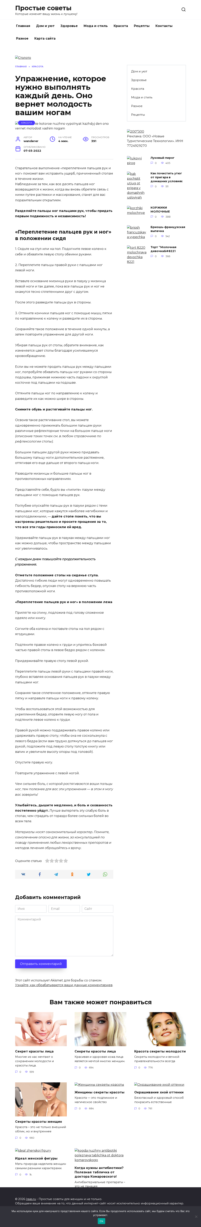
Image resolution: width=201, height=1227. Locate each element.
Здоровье (69, 26)
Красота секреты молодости (160, 1051)
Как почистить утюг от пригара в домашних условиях (167, 177)
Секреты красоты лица (95, 1051)
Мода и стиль (96, 26)
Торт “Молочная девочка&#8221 (163, 249)
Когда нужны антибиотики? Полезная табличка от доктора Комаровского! (99, 1172)
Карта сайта (45, 38)
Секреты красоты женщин (38, 1122)
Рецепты (142, 26)
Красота (121, 26)
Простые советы (43, 8)
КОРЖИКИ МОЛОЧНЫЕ (160, 209)
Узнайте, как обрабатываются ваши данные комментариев (63, 985)
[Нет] (196, 1217)
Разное (22, 38)
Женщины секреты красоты (99, 1092)
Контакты (164, 26)
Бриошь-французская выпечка (168, 229)
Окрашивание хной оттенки (159, 1092)
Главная (23, 26)
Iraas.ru (31, 1199)
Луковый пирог (163, 158)
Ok (101, 1221)
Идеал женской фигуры (36, 1158)
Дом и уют (45, 26)
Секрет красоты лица (34, 1051)
